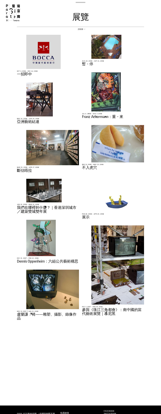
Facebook (109, 411)
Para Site (16, 12)
